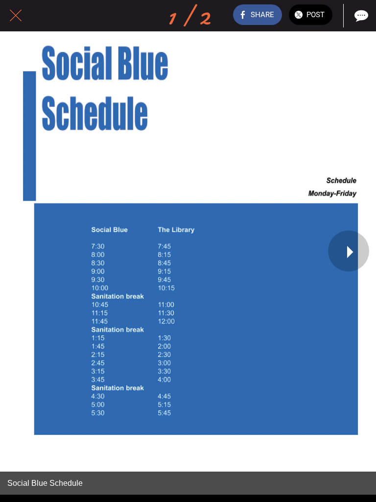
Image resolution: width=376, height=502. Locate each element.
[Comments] (360, 15)
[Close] (16, 16)
